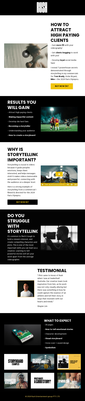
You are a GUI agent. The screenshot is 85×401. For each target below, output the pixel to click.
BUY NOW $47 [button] (62, 86)
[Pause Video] (26, 54)
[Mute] (38, 66)
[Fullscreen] (46, 66)
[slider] (24, 66)
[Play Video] (43, 184)
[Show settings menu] (42, 66)
